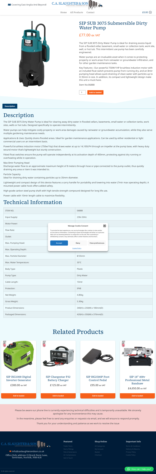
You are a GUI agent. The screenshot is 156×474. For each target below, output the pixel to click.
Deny (78, 243)
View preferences (97, 243)
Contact (90, 12)
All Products (76, 12)
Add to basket (95, 92)
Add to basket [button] (18, 396)
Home (63, 12)
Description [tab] (10, 106)
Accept (59, 243)
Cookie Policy (76, 248)
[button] (104, 226)
